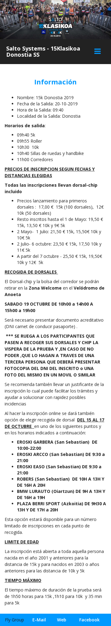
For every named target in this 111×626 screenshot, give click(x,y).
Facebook (89, 620)
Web (61, 620)
